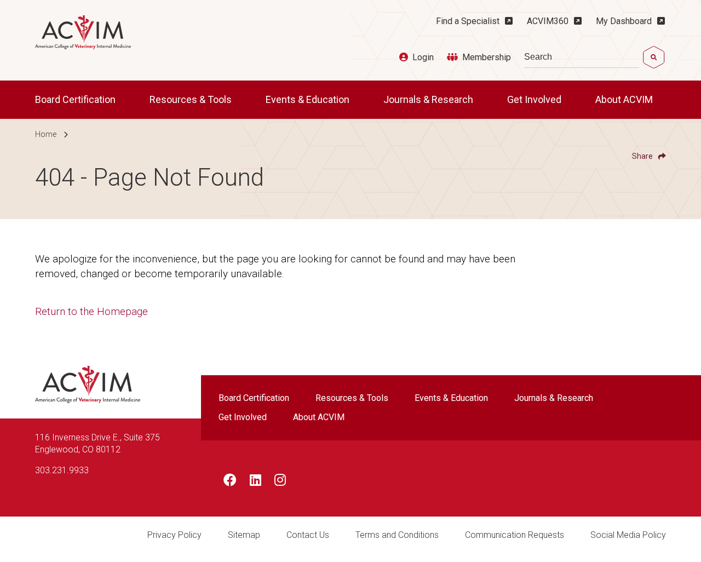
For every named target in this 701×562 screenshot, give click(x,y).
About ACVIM (625, 99)
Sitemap (244, 535)
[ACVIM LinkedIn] (255, 482)
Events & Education (309, 99)
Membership (486, 57)
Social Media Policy (628, 535)
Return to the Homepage (91, 311)
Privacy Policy (174, 535)
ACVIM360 (547, 21)
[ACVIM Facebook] (230, 482)
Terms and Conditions (397, 535)
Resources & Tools (192, 99)
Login (423, 57)
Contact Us (307, 535)
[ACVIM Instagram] (280, 482)
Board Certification (76, 99)
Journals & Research (429, 99)
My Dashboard (624, 21)
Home (45, 134)
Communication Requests (514, 535)
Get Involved (535, 99)
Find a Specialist (467, 21)
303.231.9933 (62, 470)
